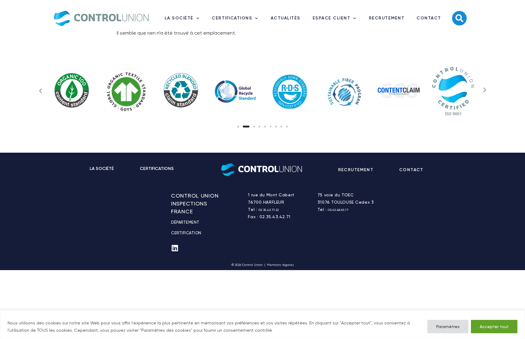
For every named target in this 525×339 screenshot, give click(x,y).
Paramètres (448, 326)
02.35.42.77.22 (269, 210)
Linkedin (443, 170)
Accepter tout (494, 326)
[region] (262, 324)
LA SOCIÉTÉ (179, 18)
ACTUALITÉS (285, 18)
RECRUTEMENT (387, 18)
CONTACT (429, 18)
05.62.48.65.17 (338, 210)
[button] (238, 126)
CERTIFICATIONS (232, 18)
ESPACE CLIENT (332, 18)
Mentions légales (280, 264)
